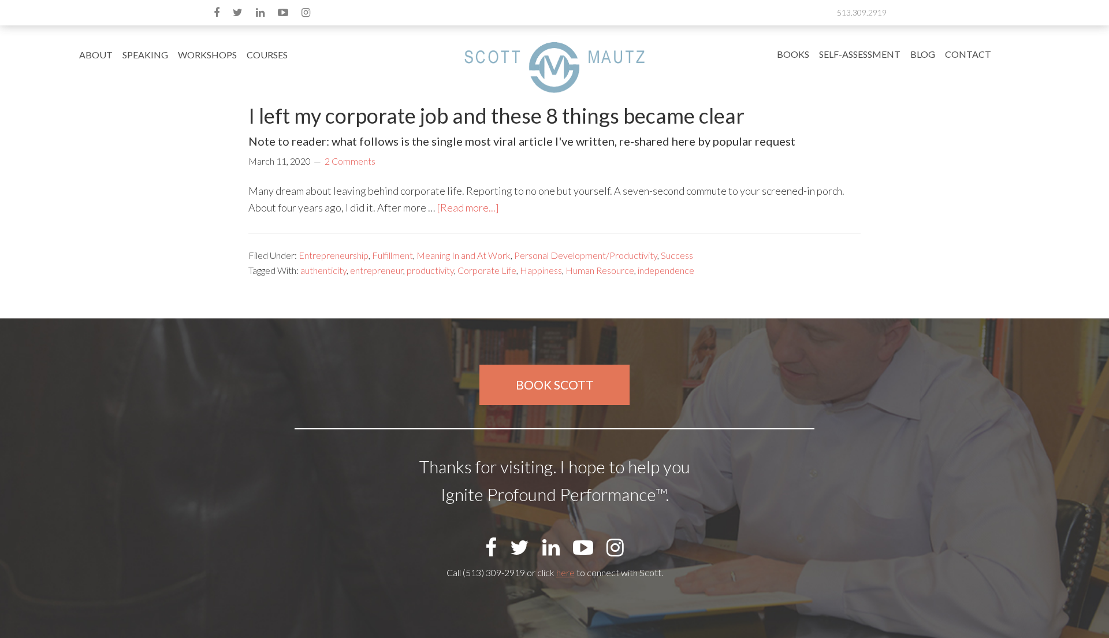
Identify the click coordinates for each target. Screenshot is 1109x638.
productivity (430, 270)
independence (666, 270)
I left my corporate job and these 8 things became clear (496, 115)
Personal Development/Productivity (585, 255)
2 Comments (350, 160)
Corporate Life (486, 270)
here (565, 572)
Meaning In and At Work (463, 255)
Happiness (541, 270)
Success (677, 255)
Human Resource (599, 270)
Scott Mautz (554, 67)
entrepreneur (376, 270)
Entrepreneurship (334, 255)
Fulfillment (392, 255)
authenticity (323, 270)
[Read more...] (468, 207)
